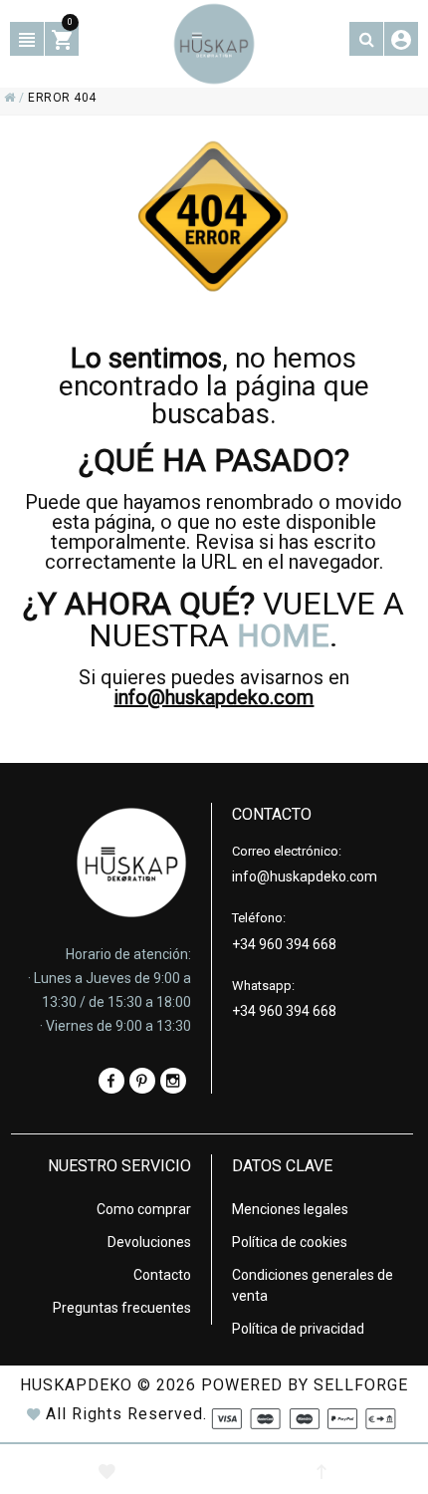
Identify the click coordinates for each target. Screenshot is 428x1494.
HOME (283, 635)
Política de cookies (289, 1242)
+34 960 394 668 (284, 944)
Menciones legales (290, 1209)
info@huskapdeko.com (213, 697)
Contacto (162, 1275)
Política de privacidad (298, 1329)
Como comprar (144, 1209)
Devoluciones (149, 1242)
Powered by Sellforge (304, 1384)
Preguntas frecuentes (122, 1308)
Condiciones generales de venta (312, 1285)
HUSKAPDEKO (76, 1384)
